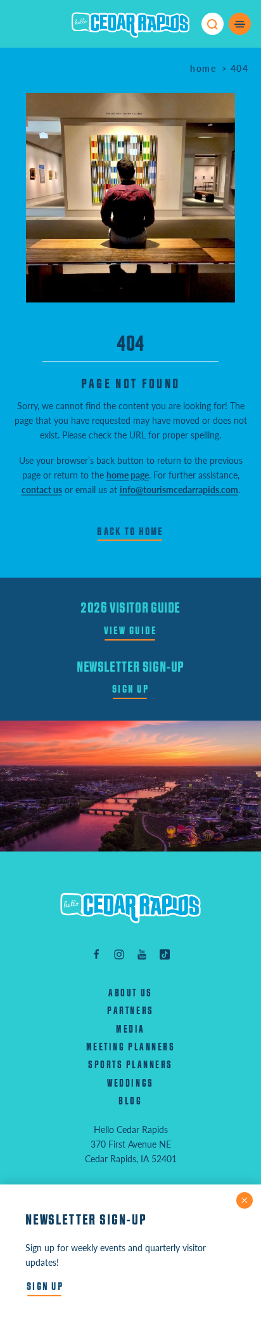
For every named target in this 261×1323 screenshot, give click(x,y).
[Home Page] (130, 907)
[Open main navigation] (240, 24)
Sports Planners (130, 1065)
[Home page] (130, 24)
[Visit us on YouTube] (142, 953)
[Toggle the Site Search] (212, 24)
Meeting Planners (130, 1047)
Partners (130, 1011)
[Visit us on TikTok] (165, 953)
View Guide (131, 630)
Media (130, 1029)
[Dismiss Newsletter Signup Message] (244, 1200)
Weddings (130, 1083)
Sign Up (130, 689)
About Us (130, 993)
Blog (130, 1101)
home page (127, 474)
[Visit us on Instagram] (119, 953)
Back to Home (130, 531)
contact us (42, 489)
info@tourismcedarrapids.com (179, 489)
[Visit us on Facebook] (96, 953)
